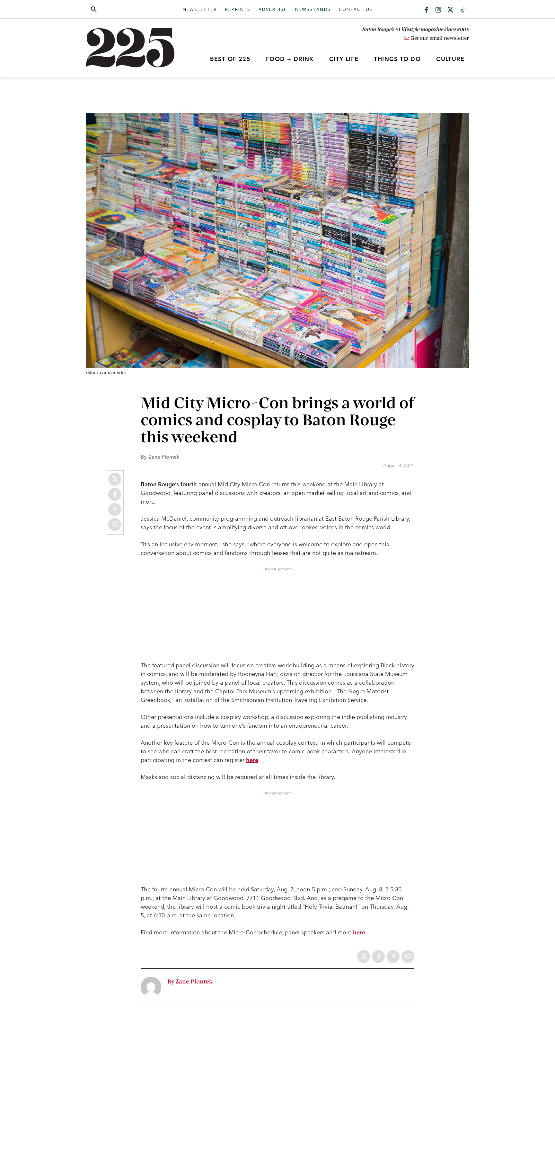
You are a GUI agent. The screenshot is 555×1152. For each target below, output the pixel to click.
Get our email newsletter (439, 38)
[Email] (114, 524)
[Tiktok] (463, 10)
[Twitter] (451, 10)
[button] (124, 9)
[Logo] (134, 47)
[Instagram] (438, 10)
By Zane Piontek (190, 981)
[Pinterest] (114, 509)
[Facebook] (426, 10)
